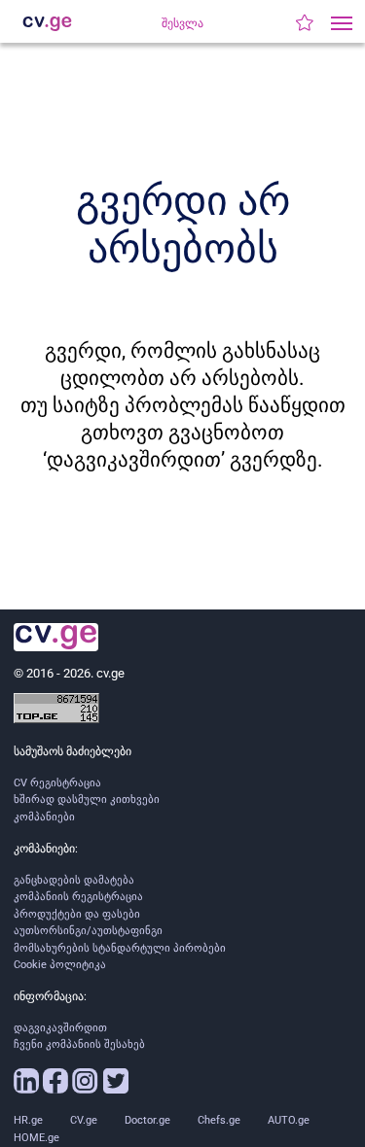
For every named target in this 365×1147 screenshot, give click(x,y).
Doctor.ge (147, 1120)
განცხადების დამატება (74, 880)
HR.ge (28, 1120)
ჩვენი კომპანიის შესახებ (79, 1044)
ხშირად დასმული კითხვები (87, 799)
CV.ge (83, 1120)
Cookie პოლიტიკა (60, 964)
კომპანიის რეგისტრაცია (78, 896)
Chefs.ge (219, 1120)
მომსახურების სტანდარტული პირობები (120, 948)
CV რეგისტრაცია (57, 783)
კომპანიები (44, 817)
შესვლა (182, 23)
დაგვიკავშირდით (60, 1028)
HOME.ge (36, 1137)
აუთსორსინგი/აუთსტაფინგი (88, 930)
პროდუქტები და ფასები (77, 914)
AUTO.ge (289, 1120)
